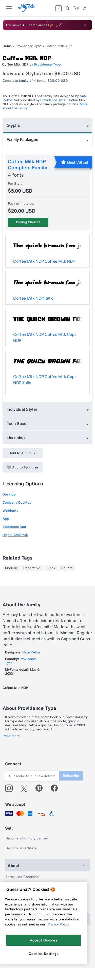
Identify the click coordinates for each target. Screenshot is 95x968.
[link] (76, 8)
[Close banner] (85, 25)
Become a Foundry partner (27, 838)
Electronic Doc (14, 526)
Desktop (9, 494)
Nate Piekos (31, 652)
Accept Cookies (43, 940)
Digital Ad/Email (15, 534)
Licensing (16, 438)
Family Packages (22, 139)
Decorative (31, 568)
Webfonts (10, 510)
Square (67, 568)
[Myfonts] (26, 10)
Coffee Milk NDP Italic (33, 298)
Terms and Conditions (23, 876)
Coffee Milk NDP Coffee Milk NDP (44, 261)
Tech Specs (18, 423)
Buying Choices (28, 222)
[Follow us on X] (26, 788)
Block (50, 568)
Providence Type (28, 46)
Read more (11, 736)
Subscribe (71, 775)
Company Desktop (17, 502)
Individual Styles (22, 409)
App (6, 518)
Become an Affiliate (21, 848)
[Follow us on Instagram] (10, 788)
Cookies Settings (44, 953)
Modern (11, 568)
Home (7, 46)
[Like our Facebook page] (56, 788)
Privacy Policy (58, 924)
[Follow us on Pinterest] (41, 788)
